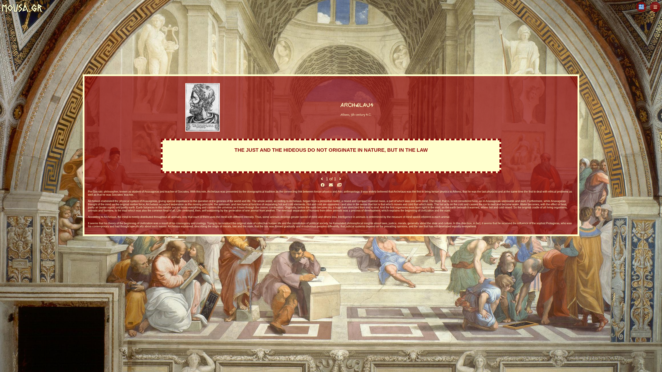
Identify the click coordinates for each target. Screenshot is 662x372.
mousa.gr (22, 8)
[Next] (340, 179)
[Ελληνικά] (641, 7)
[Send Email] (331, 185)
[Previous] (322, 179)
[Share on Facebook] (322, 185)
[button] (655, 7)
